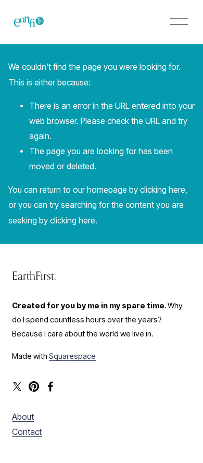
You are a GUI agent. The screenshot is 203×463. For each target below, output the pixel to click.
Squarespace (72, 356)
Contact (27, 432)
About (23, 417)
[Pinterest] (34, 386)
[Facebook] (50, 386)
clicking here (162, 190)
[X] (17, 386)
